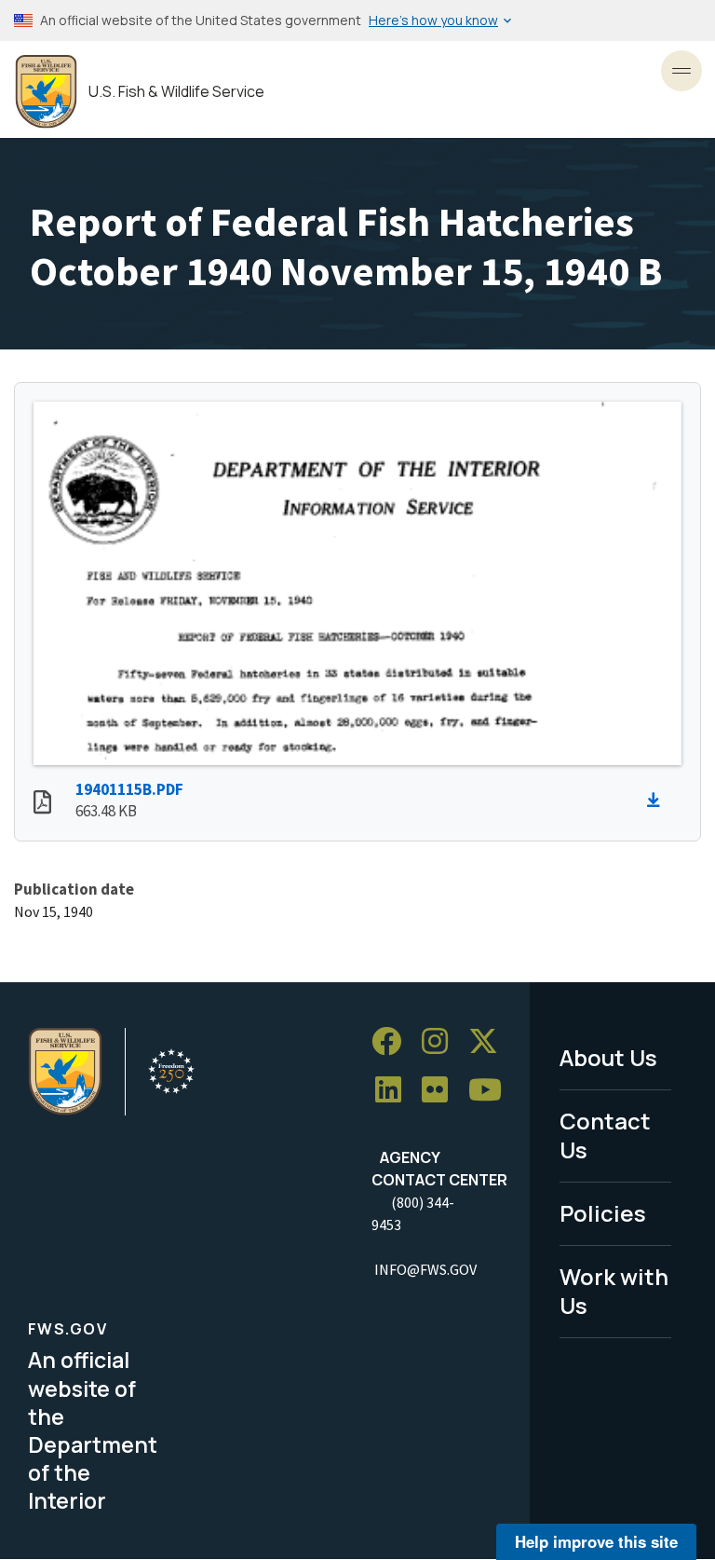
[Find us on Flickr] (441, 1089)
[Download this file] (658, 800)
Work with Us (614, 1291)
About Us (608, 1057)
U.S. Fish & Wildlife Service (176, 92)
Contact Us (605, 1135)
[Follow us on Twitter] (489, 1041)
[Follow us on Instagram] (441, 1041)
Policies (603, 1212)
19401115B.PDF (129, 789)
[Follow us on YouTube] (491, 1089)
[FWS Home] (46, 92)
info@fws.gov (425, 1269)
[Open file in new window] (42, 804)
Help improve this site (596, 1541)
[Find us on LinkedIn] (394, 1089)
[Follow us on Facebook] (392, 1041)
